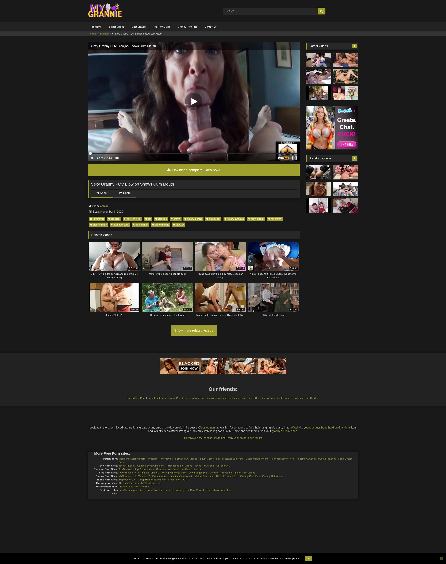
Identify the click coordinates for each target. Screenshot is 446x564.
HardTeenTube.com (191, 469)
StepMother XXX (128, 479)
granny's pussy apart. (285, 431)
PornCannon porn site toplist (244, 438)
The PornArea (191, 398)
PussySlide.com (327, 458)
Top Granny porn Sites (213, 398)
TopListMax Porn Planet (219, 490)
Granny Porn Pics (187, 26)
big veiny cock (133, 218)
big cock (115, 218)
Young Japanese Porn (174, 472)
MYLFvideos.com (150, 483)
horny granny (257, 218)
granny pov (214, 218)
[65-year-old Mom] (345, 60)
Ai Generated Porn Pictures (134, 486)
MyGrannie (125, 476)
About (103, 192)
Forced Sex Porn (136, 398)
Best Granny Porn (265, 398)
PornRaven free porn (158, 490)
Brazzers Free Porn (167, 469)
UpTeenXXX (223, 465)
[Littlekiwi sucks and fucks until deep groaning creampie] (345, 172)
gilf (149, 218)
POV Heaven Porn (129, 472)
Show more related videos (193, 330)
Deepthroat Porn (157, 398)
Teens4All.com (127, 465)
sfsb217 (180, 224)
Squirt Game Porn (210, 458)
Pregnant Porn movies (160, 458)
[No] (441, 558)
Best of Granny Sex (227, 476)
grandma (162, 218)
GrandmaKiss (159, 476)
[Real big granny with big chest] (345, 205)
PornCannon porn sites (131, 490)
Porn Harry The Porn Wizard (188, 490)
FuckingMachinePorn (282, 458)
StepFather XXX (177, 479)
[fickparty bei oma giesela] (318, 172)
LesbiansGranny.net (181, 476)
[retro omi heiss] (318, 205)
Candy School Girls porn (150, 465)
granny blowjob (194, 218)
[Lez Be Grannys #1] (318, 93)
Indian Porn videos (244, 472)
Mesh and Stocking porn (132, 458)
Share (126, 192)
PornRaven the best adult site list (204, 438)
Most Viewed (139, 26)
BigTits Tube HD (150, 472)
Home (98, 26)
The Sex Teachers (129, 483)
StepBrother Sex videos (153, 479)
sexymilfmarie (162, 224)
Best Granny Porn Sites (290, 398)
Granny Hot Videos (272, 476)
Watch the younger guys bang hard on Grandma (320, 427)
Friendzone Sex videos (179, 465)
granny (177, 218)
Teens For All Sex (204, 465)
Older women (206, 427)
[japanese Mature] (318, 189)
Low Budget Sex (198, 472)
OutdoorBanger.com (257, 458)
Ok (308, 558)
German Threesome (220, 472)
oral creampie (100, 224)
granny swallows (235, 218)
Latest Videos (116, 26)
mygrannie (105, 33)
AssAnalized (125, 469)
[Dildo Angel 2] (345, 93)
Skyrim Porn (174, 398)
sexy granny (142, 224)
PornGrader (311, 398)
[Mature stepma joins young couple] (318, 60)
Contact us (211, 26)
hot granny (276, 218)
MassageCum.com (232, 458)
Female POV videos (186, 458)
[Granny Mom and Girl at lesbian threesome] (318, 76)
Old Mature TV (141, 476)
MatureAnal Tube (204, 476)
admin (104, 206)
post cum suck (121, 224)
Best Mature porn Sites (240, 398)
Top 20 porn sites (144, 469)
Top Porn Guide (161, 26)
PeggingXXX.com (306, 458)
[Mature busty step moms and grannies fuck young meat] (345, 189)
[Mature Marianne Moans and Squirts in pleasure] (345, 76)
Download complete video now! (195, 170)
